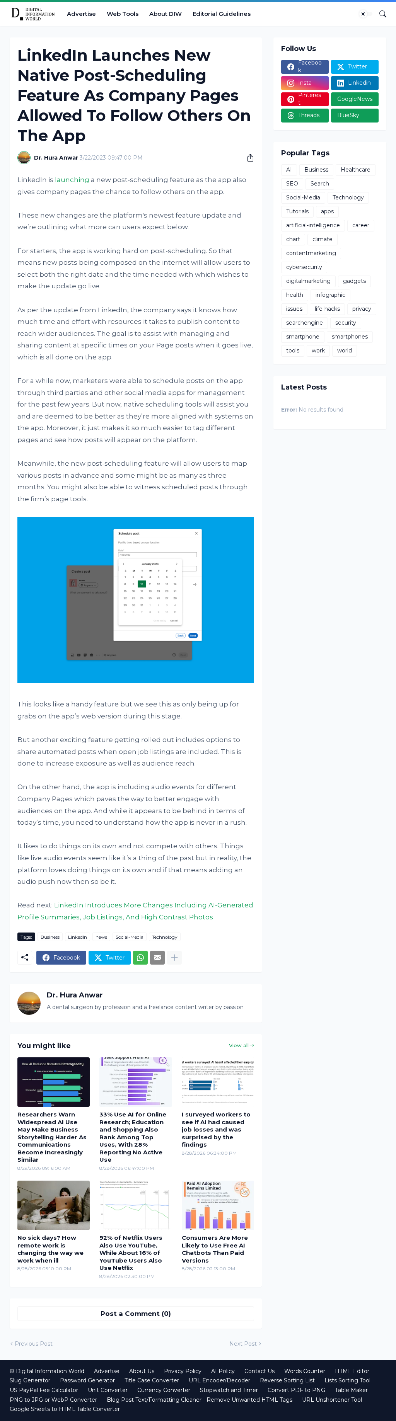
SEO (292, 183)
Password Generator (87, 1380)
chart (293, 239)
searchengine (304, 322)
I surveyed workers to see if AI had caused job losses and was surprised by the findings (216, 1129)
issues (294, 308)
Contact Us (259, 1371)
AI (289, 169)
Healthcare (355, 169)
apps (327, 211)
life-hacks (327, 308)
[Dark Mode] (365, 13)
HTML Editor (352, 1371)
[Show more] (174, 958)
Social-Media (129, 937)
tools (292, 350)
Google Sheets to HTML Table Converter (65, 1409)
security (345, 322)
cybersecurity (304, 267)
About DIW (165, 13)
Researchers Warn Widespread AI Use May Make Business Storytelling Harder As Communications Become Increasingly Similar (52, 1137)
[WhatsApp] (140, 958)
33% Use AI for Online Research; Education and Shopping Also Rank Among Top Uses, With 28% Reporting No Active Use (132, 1137)
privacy (361, 308)
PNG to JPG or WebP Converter (53, 1399)
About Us (141, 1371)
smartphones (350, 336)
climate (322, 239)
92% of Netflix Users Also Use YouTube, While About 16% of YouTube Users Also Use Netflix (130, 1252)
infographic (330, 294)
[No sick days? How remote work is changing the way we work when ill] (53, 1205)
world (344, 350)
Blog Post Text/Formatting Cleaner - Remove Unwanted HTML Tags (199, 1399)
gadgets (354, 280)
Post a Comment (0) (136, 1313)
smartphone (302, 336)
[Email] (157, 958)
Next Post (243, 1343)
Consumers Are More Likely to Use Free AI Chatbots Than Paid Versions (215, 1249)
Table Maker (351, 1390)
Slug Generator (30, 1380)
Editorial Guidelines (222, 13)
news (101, 937)
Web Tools (122, 13)
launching (72, 180)
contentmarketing (311, 253)
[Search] (379, 13)
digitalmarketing (308, 280)
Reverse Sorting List (287, 1380)
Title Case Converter (152, 1380)
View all (239, 1045)
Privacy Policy (182, 1371)
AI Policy (223, 1371)
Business (50, 937)
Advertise (81, 13)
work (318, 350)
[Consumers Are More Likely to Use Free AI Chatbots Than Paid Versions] (218, 1205)
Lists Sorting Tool (347, 1380)
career (360, 225)
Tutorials (297, 211)
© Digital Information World (47, 1371)
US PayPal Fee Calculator (44, 1390)
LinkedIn (77, 937)
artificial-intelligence (313, 225)
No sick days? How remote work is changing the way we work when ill (50, 1249)
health (294, 294)
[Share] (247, 157)
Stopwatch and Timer (229, 1390)
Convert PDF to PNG (296, 1390)
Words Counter (304, 1371)
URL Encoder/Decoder (219, 1380)
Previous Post (34, 1343)
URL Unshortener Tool (332, 1399)
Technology (165, 937)
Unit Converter (108, 1390)
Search (320, 183)
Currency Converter (163, 1390)
